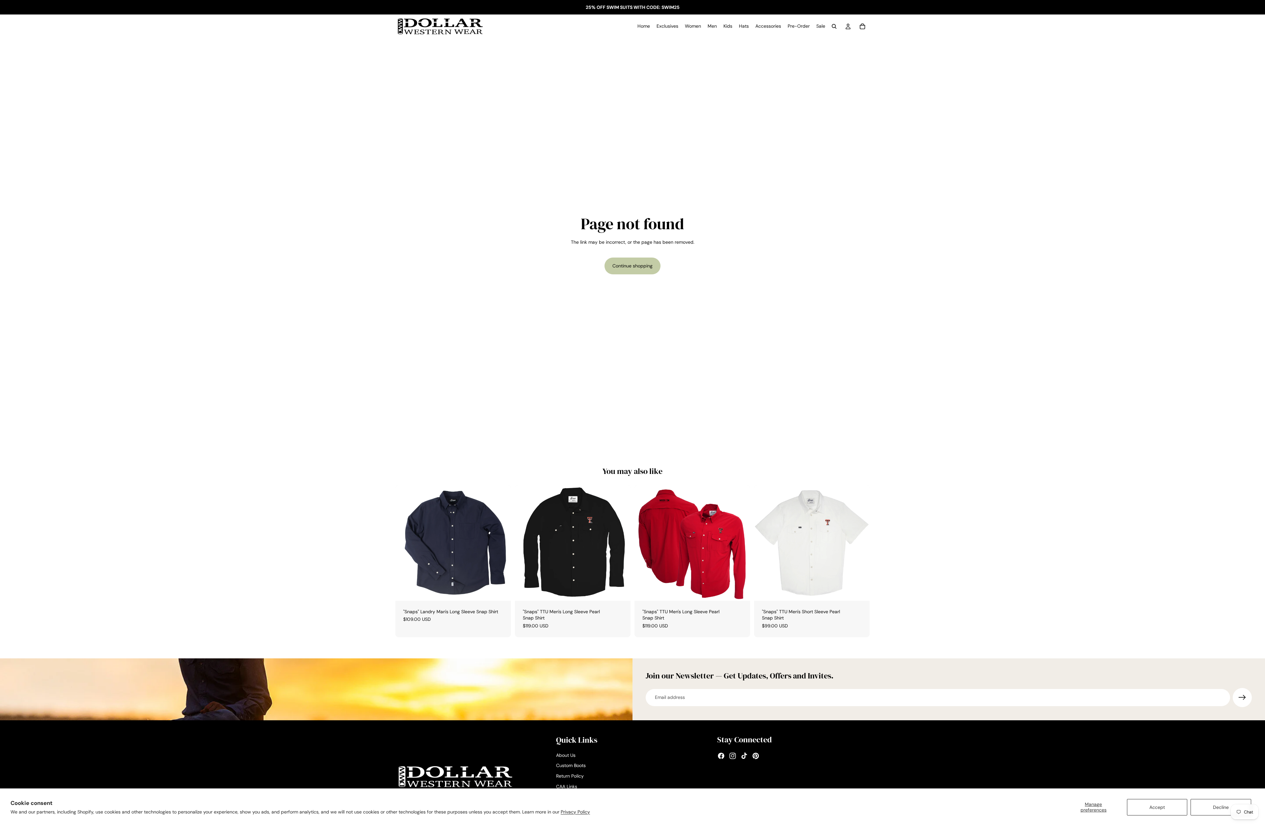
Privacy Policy (575, 812)
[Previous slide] (525, 543)
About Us (566, 755)
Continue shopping (632, 266)
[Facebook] (721, 756)
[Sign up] (1242, 697)
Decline (1221, 807)
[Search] (834, 26)
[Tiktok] (744, 756)
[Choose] (501, 590)
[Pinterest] (756, 756)
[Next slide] (621, 543)
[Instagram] (733, 756)
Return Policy (570, 776)
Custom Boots (571, 765)
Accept (1157, 807)
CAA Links (566, 786)
